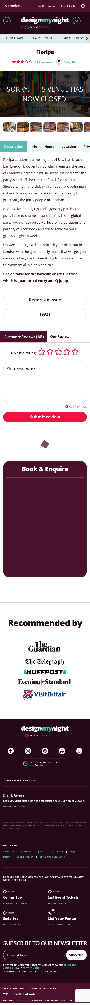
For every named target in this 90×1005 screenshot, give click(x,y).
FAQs (45, 314)
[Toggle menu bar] (7, 20)
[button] (32, 61)
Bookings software (15, 903)
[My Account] (84, 6)
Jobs (40, 851)
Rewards (26, 851)
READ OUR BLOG (72, 38)
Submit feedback (24, 993)
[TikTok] (79, 751)
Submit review (45, 417)
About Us (9, 851)
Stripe (32, 780)
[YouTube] (62, 751)
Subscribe (76, 955)
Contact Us (56, 851)
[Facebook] (11, 751)
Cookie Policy (24, 856)
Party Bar (70, 62)
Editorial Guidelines (52, 856)
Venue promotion (59, 924)
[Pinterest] (45, 751)
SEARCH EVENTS (43, 38)
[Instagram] (28, 751)
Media (6, 856)
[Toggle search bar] (77, 20)
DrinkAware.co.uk (14, 806)
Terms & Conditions (14, 988)
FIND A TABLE (15, 38)
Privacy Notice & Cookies (44, 988)
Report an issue (45, 300)
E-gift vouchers (12, 924)
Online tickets (57, 903)
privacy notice (32, 968)
